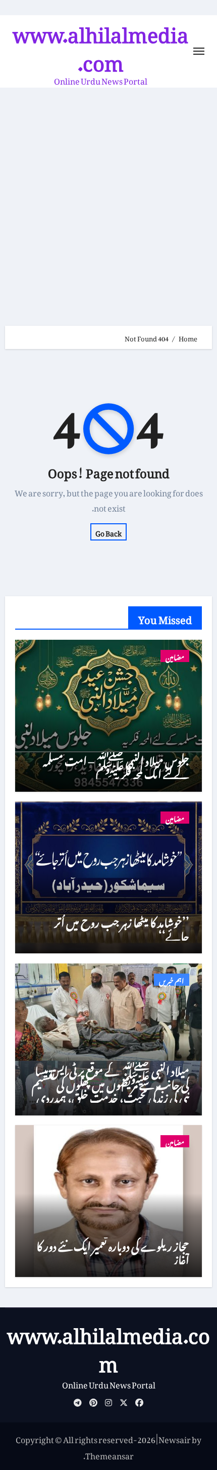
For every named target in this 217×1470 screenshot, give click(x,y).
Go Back (108, 531)
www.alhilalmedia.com (101, 44)
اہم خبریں (171, 980)
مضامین (175, 656)
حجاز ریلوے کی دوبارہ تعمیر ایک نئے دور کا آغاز (112, 1250)
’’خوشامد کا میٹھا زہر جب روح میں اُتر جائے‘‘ (122, 926)
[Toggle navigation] (199, 51)
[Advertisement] (108, 202)
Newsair (174, 1438)
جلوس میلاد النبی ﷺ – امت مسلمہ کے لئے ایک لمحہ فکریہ (116, 765)
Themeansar (109, 1454)
